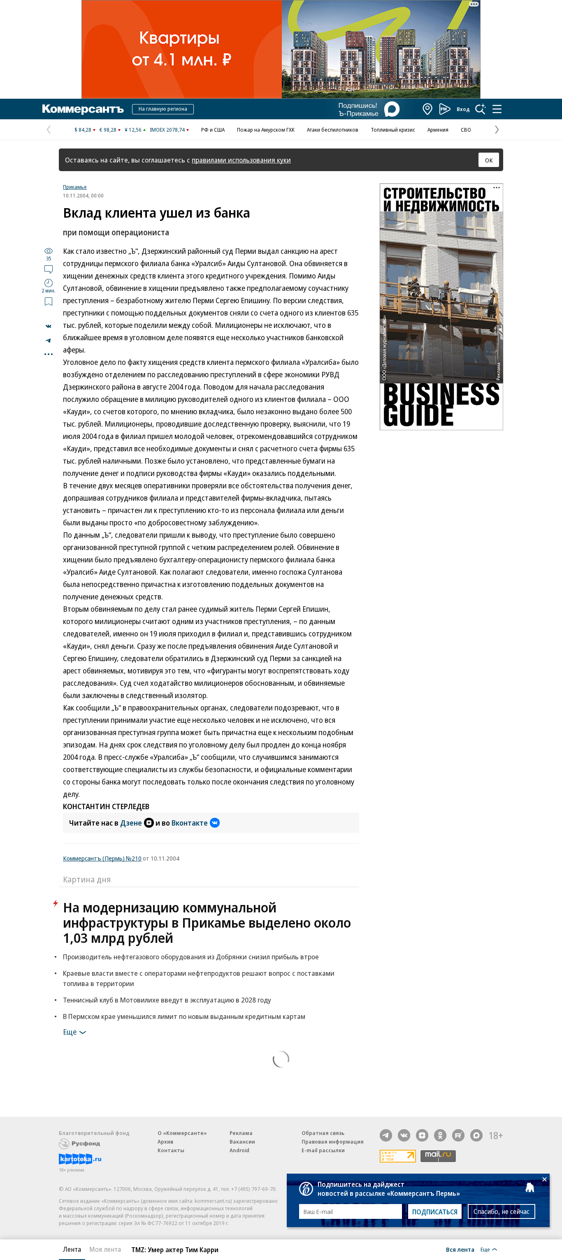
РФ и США (213, 129)
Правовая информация (333, 1141)
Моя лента (105, 1249)
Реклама (241, 1133)
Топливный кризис (393, 129)
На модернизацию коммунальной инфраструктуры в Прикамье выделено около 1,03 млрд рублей (207, 922)
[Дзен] (422, 1135)
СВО (466, 129)
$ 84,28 (82, 129)
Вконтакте (190, 823)
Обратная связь (323, 1133)
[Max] (476, 1135)
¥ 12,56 (133, 129)
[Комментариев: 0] (48, 269)
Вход (463, 109)
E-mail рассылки (323, 1150)
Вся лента (460, 1249)
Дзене (131, 823)
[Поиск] (480, 109)
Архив (165, 1141)
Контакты (171, 1150)
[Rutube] (458, 1135)
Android (239, 1150)
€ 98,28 (108, 129)
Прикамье (75, 186)
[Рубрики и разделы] (497, 109)
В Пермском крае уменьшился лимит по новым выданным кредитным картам (184, 1016)
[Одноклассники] (440, 1135)
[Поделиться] (48, 326)
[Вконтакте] (404, 1135)
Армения (437, 129)
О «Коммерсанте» (182, 1133)
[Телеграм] (386, 1135)
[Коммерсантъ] (83, 109)
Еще (70, 1032)
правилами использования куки (241, 160)
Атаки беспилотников (332, 129)
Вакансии (242, 1141)
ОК (489, 160)
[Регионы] (428, 109)
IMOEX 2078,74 (167, 129)
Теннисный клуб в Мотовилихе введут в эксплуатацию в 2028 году (167, 1000)
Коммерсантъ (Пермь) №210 (102, 858)
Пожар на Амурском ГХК (266, 129)
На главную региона (163, 108)
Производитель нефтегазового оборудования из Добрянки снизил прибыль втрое (191, 956)
